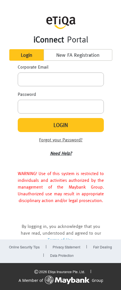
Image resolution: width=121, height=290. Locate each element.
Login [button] (26, 55)
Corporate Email (33, 66)
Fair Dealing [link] (102, 246)
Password (27, 94)
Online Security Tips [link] (24, 246)
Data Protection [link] (62, 255)
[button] (61, 153)
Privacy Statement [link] (66, 246)
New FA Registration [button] (78, 55)
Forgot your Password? (60, 139)
